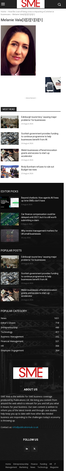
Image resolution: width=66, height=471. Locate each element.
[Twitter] (34, 449)
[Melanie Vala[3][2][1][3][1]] (31, 50)
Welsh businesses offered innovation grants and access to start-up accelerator (39, 153)
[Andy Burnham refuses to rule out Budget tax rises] (10, 171)
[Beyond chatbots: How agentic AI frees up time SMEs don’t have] (10, 202)
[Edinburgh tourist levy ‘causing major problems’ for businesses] (10, 122)
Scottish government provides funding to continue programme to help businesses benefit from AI (39, 136)
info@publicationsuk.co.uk (25, 427)
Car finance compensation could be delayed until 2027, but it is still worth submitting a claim (38, 217)
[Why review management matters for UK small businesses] (10, 235)
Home (3, 11)
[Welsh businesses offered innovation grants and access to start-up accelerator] (10, 155)
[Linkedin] (27, 449)
